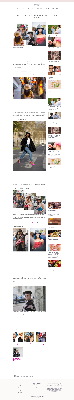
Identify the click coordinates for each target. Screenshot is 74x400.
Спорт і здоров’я (31, 8)
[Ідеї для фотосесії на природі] (54, 29)
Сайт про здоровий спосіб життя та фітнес (37, 396)
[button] (37, 11)
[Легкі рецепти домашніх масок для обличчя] (54, 84)
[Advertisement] (29, 55)
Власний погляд (55, 8)
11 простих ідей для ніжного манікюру (19, 377)
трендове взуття (31, 222)
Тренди (23, 8)
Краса (17, 8)
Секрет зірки (39, 8)
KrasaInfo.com (38, 397)
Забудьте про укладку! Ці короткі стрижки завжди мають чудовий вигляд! (23, 376)
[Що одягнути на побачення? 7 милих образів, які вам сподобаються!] (54, 56)
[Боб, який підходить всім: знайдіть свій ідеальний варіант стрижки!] (54, 42)
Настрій (47, 8)
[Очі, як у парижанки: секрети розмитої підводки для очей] (54, 70)
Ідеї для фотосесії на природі (53, 35)
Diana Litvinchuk (39, 19)
